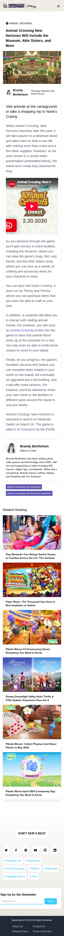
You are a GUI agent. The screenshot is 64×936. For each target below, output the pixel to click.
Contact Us (39, 926)
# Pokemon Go (12, 860)
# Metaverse (33, 860)
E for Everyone (24, 429)
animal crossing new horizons (24, 486)
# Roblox (34, 868)
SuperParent (18, 920)
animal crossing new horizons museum (29, 493)
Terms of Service (42, 931)
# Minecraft (50, 868)
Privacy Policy (20, 931)
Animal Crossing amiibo (27, 330)
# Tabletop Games (14, 876)
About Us (17, 926)
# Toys (33, 876)
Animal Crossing (20, 23)
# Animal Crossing (14, 868)
